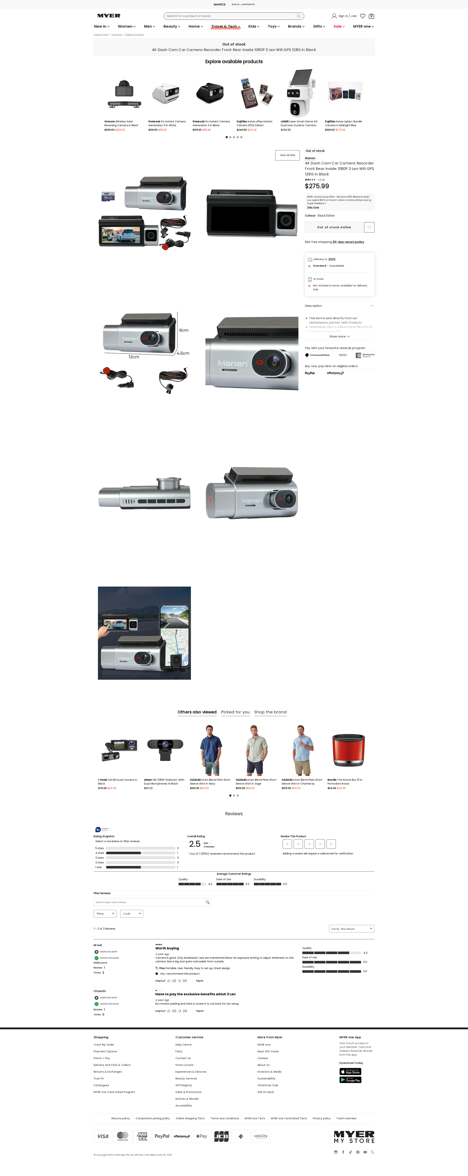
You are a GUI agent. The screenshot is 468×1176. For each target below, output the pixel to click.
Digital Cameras (134, 34)
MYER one (264, 1044)
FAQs (179, 1051)
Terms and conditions (224, 1118)
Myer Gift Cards (268, 1051)
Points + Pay (102, 1058)
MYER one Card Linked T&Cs (289, 1118)
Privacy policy (322, 1118)
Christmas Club (268, 1085)
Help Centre (184, 1044)
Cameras (117, 34)
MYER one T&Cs (255, 1118)
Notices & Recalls (187, 1099)
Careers (263, 1058)
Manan (310, 158)
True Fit (99, 1078)
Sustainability (266, 1078)
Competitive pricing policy (153, 1118)
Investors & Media (270, 1072)
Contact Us (183, 1058)
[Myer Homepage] (109, 18)
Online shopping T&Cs (190, 1118)
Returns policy (121, 1118)
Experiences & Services (191, 1072)
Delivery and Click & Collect (112, 1065)
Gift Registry (184, 1085)
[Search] (299, 16)
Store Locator (185, 1065)
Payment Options (105, 1051)
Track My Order (104, 1044)
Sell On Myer (266, 1092)
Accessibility (184, 1105)
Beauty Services (186, 1078)
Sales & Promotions (189, 1092)
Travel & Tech (101, 34)
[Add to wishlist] (369, 227)
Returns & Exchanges (108, 1072)
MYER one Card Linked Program (114, 1092)
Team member (346, 1118)
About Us (263, 1065)
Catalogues (101, 1085)
